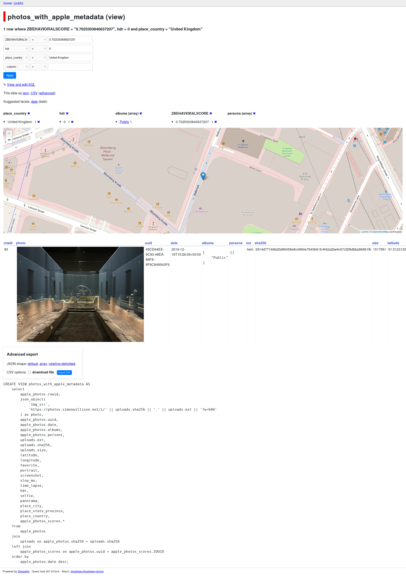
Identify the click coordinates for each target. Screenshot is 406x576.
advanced (47, 93)
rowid (8, 242)
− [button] (9, 140)
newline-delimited (62, 363)
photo (21, 242)
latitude (393, 242)
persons (236, 242)
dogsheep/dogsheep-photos (87, 571)
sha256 (260, 242)
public (18, 3)
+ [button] (9, 133)
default (33, 363)
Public (124, 121)
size (375, 242)
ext (248, 242)
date (34, 101)
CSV (34, 93)
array (43, 363)
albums (208, 242)
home (7, 3)
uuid (148, 242)
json (26, 93)
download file (43, 372)
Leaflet (364, 231)
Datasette (23, 571)
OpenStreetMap (380, 231)
